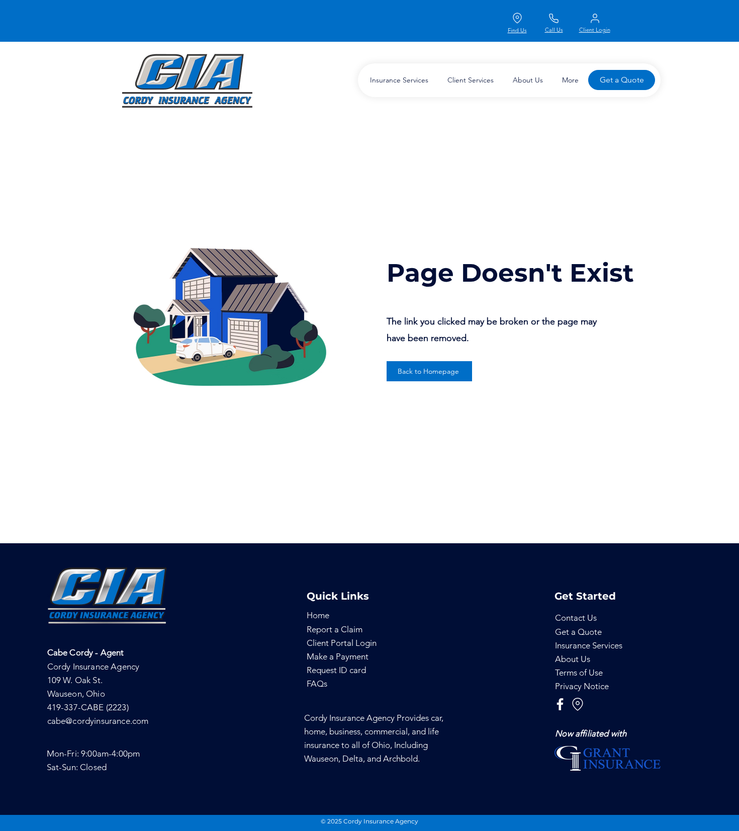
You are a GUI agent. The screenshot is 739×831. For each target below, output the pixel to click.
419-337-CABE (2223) (88, 707)
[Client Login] (595, 18)
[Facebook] (560, 704)
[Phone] (553, 18)
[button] (397, 80)
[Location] (517, 18)
